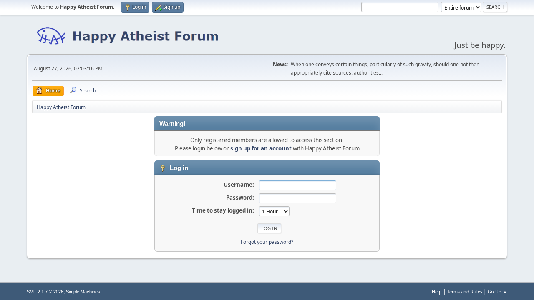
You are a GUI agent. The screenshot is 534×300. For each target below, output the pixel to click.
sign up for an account (261, 148)
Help (437, 291)
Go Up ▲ (497, 291)
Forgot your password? (267, 241)
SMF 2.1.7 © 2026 (45, 291)
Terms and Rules (464, 291)
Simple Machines (83, 291)
